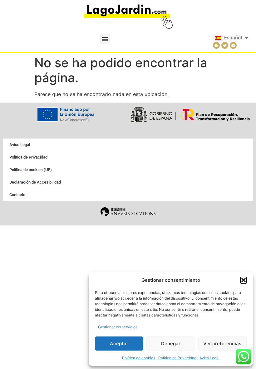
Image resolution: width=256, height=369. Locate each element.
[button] (243, 280)
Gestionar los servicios (117, 327)
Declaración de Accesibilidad (35, 182)
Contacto (17, 194)
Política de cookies (138, 358)
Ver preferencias (222, 343)
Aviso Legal (209, 358)
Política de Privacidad (177, 358)
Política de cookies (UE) (30, 169)
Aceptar (119, 343)
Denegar (170, 343)
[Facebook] (216, 45)
